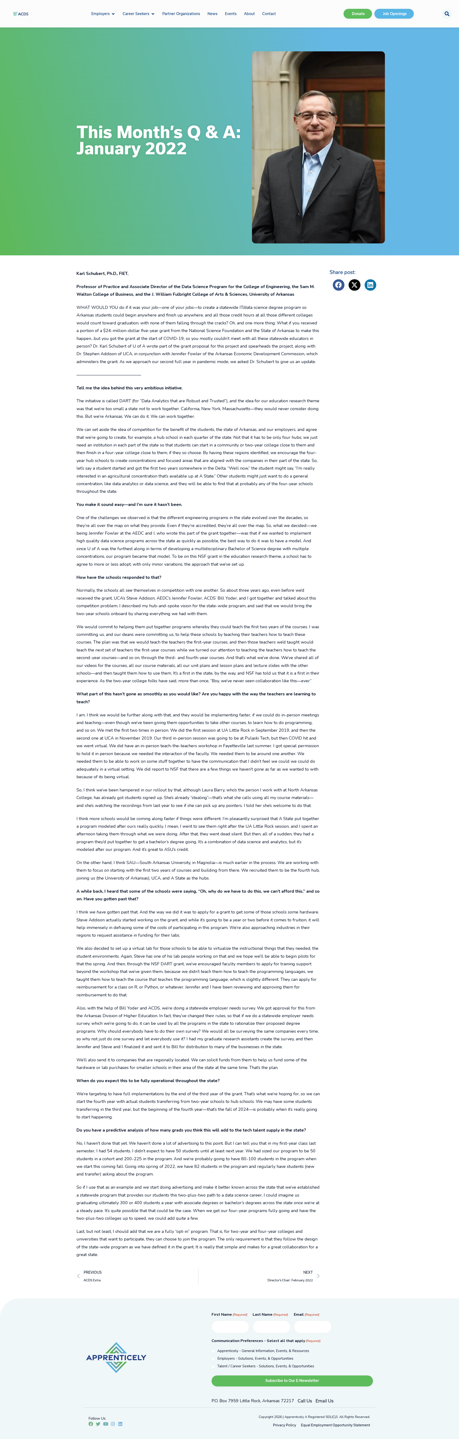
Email (306, 1314)
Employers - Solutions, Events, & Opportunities (255, 1358)
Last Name (270, 1314)
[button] (103, 14)
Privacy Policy (284, 1425)
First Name (229, 1314)
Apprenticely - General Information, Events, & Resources (263, 1350)
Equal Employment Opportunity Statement (335, 1425)
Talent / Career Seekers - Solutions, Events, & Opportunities (265, 1366)
